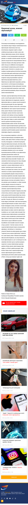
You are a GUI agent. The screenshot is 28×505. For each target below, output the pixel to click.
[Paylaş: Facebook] (4, 35)
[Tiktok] (12, 498)
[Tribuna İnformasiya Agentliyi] (10, 2)
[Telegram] (7, 498)
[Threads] (15, 498)
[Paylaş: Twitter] (11, 35)
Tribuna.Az (7, 492)
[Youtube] (10, 498)
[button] (24, 35)
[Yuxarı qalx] (24, 501)
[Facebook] (1, 498)
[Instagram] (4, 498)
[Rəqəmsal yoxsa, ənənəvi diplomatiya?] (14, 13)
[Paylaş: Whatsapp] (17, 35)
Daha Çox (14, 477)
